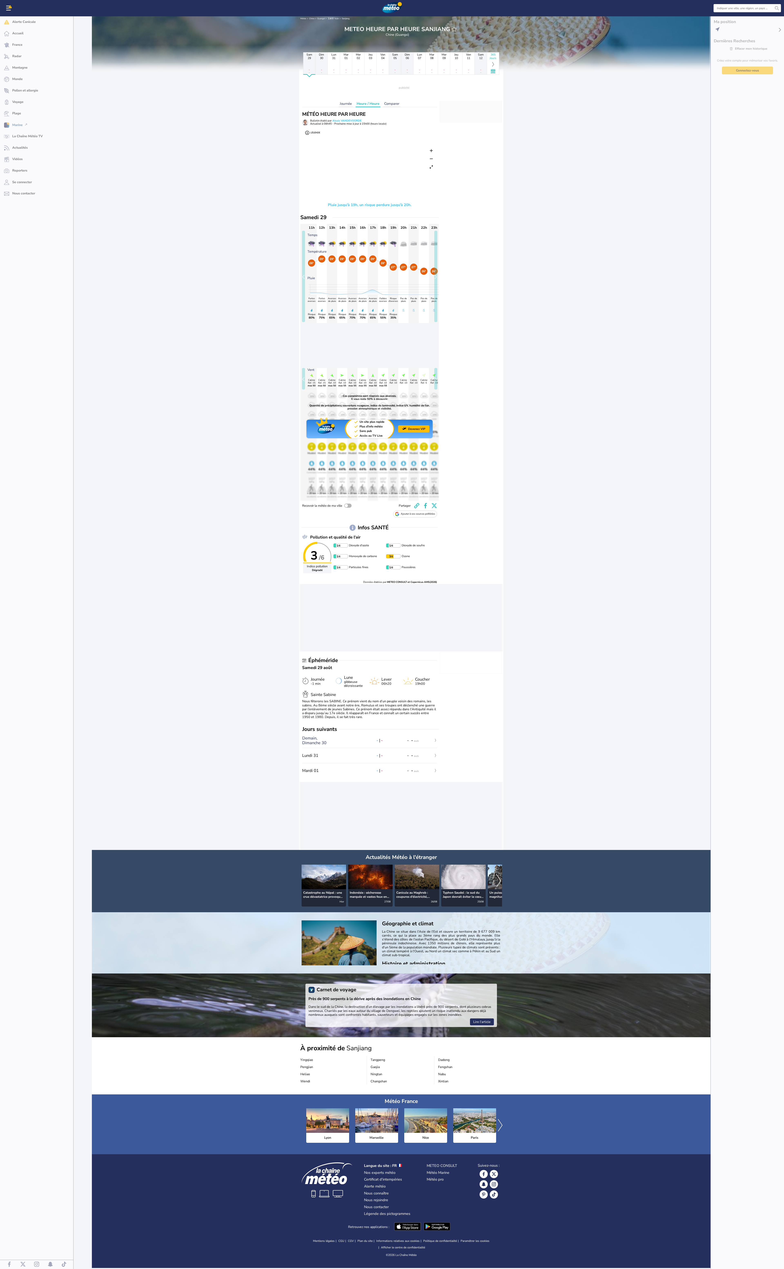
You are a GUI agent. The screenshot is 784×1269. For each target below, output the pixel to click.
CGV (351, 1241)
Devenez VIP (416, 429)
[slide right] (435, 276)
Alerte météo (375, 1186)
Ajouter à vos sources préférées (418, 513)
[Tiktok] (494, 1194)
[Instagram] (494, 1184)
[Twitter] (494, 1174)
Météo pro (435, 1179)
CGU (341, 1241)
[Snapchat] (484, 1184)
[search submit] (777, 8)
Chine (311, 18)
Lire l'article (482, 1022)
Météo (303, 18)
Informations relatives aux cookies (398, 1241)
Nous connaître (376, 1193)
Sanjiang (346, 18)
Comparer (391, 103)
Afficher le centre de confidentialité (403, 1247)
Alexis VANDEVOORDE (347, 121)
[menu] (9, 8)
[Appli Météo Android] (437, 1226)
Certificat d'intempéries (383, 1179)
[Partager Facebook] (425, 505)
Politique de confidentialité (440, 1241)
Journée (346, 103)
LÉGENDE (315, 132)
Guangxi (321, 18)
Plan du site (365, 1241)
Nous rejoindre (376, 1200)
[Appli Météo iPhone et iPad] (407, 1226)
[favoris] (454, 29)
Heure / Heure (368, 103)
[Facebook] (484, 1174)
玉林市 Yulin (333, 18)
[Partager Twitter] (434, 505)
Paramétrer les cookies (475, 1241)
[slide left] (303, 276)
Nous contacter (376, 1206)
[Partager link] (416, 505)
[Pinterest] (484, 1194)
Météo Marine (438, 1172)
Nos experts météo (379, 1172)
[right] (499, 881)
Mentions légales (324, 1241)
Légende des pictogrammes (387, 1213)
